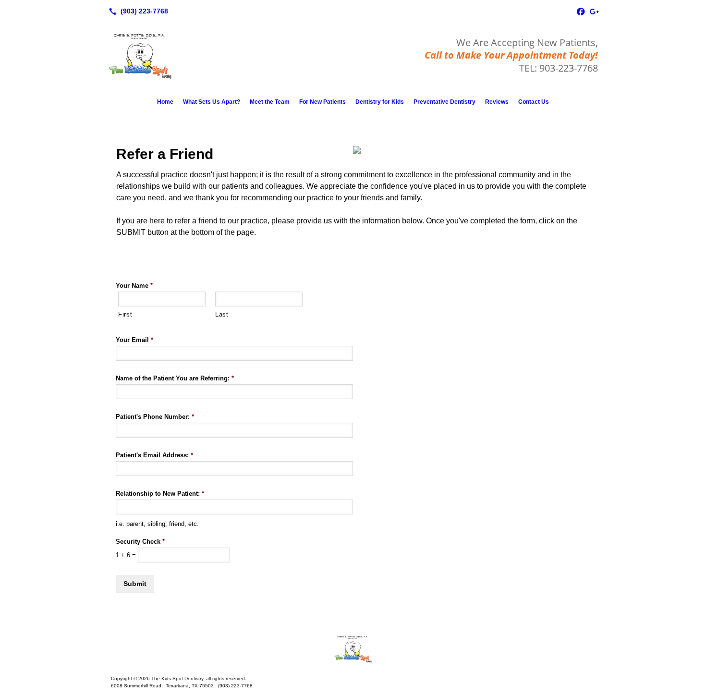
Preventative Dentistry (444, 101)
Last (222, 314)
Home (165, 101)
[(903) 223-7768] (136, 11)
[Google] (594, 11)
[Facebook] (580, 11)
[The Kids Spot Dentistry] (353, 649)
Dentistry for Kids (379, 101)
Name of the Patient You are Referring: (175, 378)
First (125, 314)
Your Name (134, 285)
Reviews (497, 101)
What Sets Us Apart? (211, 101)
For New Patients (322, 101)
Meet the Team (270, 101)
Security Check (140, 541)
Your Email (134, 340)
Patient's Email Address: (154, 455)
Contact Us (533, 101)
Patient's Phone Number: (155, 417)
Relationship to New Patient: (160, 493)
